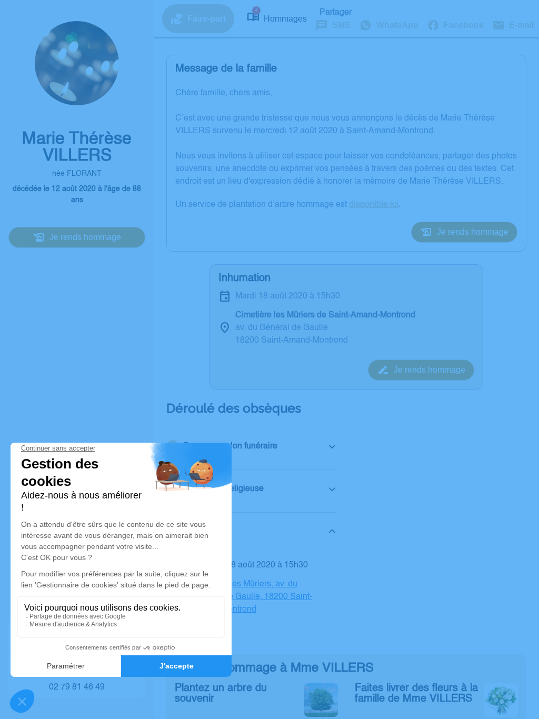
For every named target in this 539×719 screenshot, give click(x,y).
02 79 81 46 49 (77, 687)
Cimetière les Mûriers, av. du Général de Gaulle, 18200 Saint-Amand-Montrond (252, 597)
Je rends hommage (85, 237)
